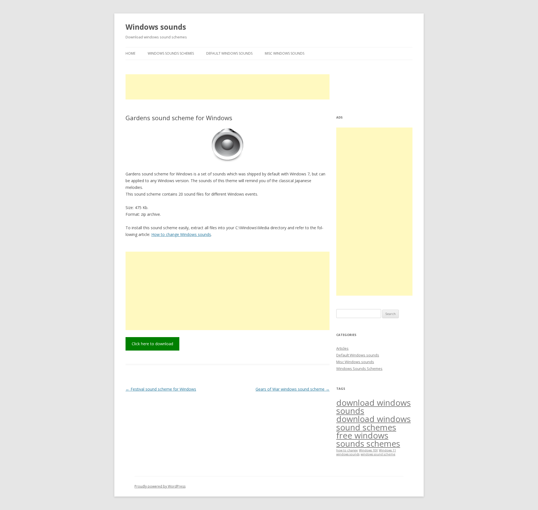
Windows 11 (387, 450)
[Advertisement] (228, 86)
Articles (342, 348)
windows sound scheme (378, 454)
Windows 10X (368, 450)
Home (130, 53)
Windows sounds (156, 27)
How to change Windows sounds (181, 234)
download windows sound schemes (373, 423)
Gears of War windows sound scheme (293, 389)
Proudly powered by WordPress (159, 486)
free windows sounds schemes (368, 439)
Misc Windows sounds (284, 53)
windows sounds (348, 454)
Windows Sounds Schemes (171, 53)
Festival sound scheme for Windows (161, 389)
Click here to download (152, 343)
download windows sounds (373, 406)
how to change (347, 450)
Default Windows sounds (229, 53)
